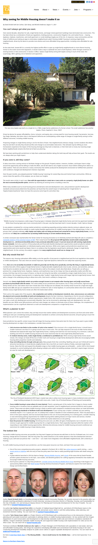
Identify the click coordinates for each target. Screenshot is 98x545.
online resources (71, 449)
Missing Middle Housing (52, 455)
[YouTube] (94, 2)
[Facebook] (89, 2)
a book (66, 455)
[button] (78, 2)
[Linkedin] (87, 2)
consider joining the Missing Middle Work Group (57, 462)
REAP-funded (35, 464)
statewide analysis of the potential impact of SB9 (19, 240)
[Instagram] (92, 2)
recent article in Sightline (18, 451)
